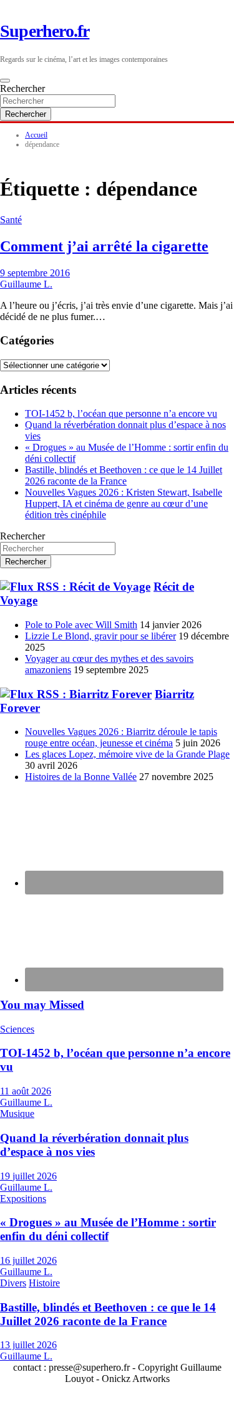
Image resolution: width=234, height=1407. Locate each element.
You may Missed (42, 1004)
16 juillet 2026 (28, 1260)
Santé (11, 219)
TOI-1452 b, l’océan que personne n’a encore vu (121, 413)
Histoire (44, 1283)
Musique (17, 1113)
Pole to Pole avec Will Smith (81, 624)
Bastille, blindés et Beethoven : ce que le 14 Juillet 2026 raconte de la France (123, 475)
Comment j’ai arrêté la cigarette (104, 246)
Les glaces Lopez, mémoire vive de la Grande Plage (127, 754)
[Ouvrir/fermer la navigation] (5, 81)
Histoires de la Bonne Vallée (81, 776)
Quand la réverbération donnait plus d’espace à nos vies (94, 1144)
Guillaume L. (26, 284)
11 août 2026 (25, 1091)
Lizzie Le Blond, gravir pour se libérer (100, 636)
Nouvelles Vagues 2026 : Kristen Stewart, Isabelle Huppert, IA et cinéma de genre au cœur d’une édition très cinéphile (123, 503)
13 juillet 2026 (28, 1344)
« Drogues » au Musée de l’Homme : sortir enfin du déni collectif (108, 1229)
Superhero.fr (44, 31)
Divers (13, 1283)
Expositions (23, 1198)
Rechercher (22, 88)
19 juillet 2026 (28, 1176)
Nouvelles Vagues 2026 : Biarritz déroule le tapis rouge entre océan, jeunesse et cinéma (121, 737)
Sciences (17, 1029)
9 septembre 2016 (35, 273)
